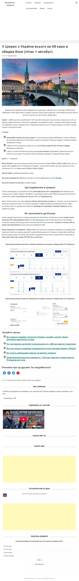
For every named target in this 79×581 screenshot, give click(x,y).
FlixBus (33, 183)
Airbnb (21, 222)
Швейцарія (38, 380)
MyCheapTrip (12, 56)
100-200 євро (8, 553)
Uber (16, 235)
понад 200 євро (9, 556)
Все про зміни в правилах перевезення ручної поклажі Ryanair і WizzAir (41, 348)
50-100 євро (8, 549)
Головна (28, 3)
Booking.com (40, 220)
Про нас (50, 8)
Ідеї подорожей (31, 8)
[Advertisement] (39, 25)
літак (32, 380)
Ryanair (15, 380)
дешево (24, 380)
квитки (29, 380)
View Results (39, 564)
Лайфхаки (37, 3)
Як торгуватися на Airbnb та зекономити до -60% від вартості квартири (41, 344)
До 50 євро (8, 546)
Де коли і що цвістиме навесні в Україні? (34, 494)
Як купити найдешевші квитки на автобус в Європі (31, 353)
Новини (42, 8)
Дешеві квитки (48, 3)
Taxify (61, 232)
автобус (19, 380)
